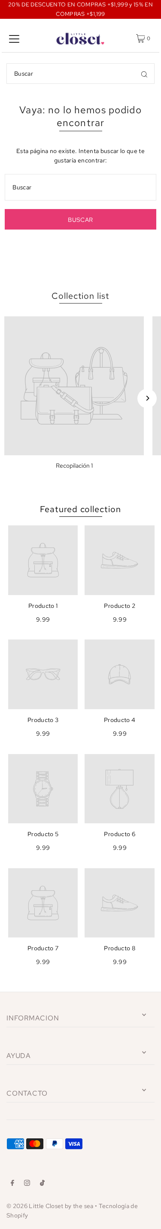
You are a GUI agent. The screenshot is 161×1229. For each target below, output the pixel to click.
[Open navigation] (14, 38)
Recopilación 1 (74, 465)
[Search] (144, 73)
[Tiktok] (42, 1184)
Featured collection (81, 509)
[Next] (147, 398)
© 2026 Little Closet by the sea (50, 1206)
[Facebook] (12, 1184)
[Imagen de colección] (74, 385)
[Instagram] (27, 1184)
